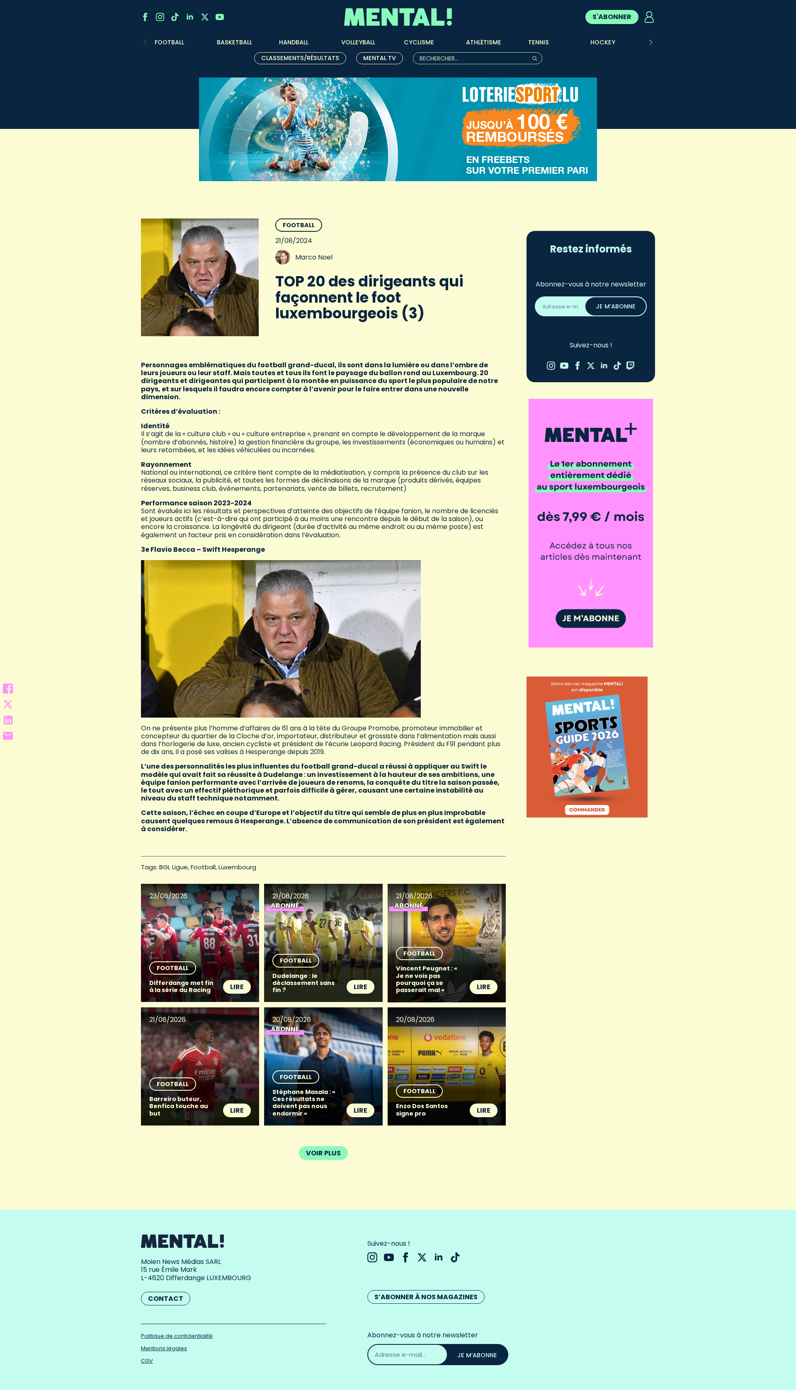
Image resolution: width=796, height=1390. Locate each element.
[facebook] (145, 17)
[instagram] (160, 17)
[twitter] (205, 17)
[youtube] (220, 17)
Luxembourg (237, 867)
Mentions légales (164, 1348)
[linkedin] (190, 17)
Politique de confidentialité (177, 1335)
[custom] (175, 17)
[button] (650, 42)
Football (299, 225)
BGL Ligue (173, 867)
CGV (147, 1360)
